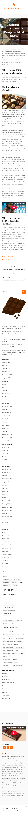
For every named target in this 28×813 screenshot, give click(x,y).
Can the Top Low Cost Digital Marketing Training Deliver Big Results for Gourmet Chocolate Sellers (14, 352)
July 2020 (5, 523)
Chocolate (5, 676)
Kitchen (4, 686)
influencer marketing (7, 644)
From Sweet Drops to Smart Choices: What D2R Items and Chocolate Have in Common (13, 339)
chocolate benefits (10, 594)
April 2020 (5, 532)
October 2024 (6, 393)
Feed (5, 753)
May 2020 (5, 529)
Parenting (5, 692)
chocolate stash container (8, 617)
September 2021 (7, 478)
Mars (17, 650)
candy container (6, 585)
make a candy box (19, 647)
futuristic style (21, 634)
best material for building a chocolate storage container (12, 575)
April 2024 (5, 400)
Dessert (22, 628)
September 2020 (7, 516)
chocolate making (9, 607)
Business (4, 673)
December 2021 (6, 469)
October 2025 (6, 371)
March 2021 (5, 497)
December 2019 (6, 545)
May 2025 (5, 381)
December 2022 (7, 434)
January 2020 (6, 541)
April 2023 (5, 422)
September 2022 (7, 444)
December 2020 (7, 507)
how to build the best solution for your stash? (12, 641)
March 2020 (5, 535)
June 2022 (5, 453)
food (11, 631)
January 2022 (6, 466)
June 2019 (5, 564)
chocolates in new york (18, 613)
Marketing (5, 689)
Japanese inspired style (8, 647)
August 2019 (5, 557)
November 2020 (7, 510)
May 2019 (5, 567)
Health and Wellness (8, 682)
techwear (17, 662)
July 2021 (5, 485)
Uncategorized (8, 256)
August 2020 (6, 519)
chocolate (9, 589)
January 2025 (6, 390)
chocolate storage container (9, 620)
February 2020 (6, 538)
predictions (14, 653)
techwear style (6, 665)
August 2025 (6, 378)
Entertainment (6, 679)
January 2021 (6, 504)
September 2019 (7, 554)
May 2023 (5, 419)
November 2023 (7, 406)
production (21, 653)
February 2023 (6, 428)
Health (10, 638)
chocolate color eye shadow (9, 598)
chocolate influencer (7, 603)
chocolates (7, 614)
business (20, 582)
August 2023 (6, 415)
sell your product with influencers (10, 659)
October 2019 (6, 551)
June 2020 (5, 526)
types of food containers (17, 665)
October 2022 (6, 441)
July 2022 (5, 450)
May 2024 (5, 397)
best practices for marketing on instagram (11, 579)
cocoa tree (12, 623)
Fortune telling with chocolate (9, 634)
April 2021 (5, 494)
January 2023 (6, 431)
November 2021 (6, 472)
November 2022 (7, 438)
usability (14, 259)
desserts (5, 631)
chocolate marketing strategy (9, 610)
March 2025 (5, 387)
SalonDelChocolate (14, 9)
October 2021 (6, 475)
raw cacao (6, 656)
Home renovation (19, 638)
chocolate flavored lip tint (8, 600)
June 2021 (5, 488)
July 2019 (5, 560)
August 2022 (6, 447)
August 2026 (6, 362)
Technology (5, 695)
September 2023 (7, 412)
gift (4, 638)
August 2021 (5, 482)
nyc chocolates (6, 653)
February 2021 (6, 501)
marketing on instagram (8, 650)
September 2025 (7, 375)
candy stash (15, 585)
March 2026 (5, 365)
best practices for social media (9, 582)
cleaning (19, 620)
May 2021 (5, 491)
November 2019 (6, 548)
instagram (16, 644)
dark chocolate (10, 627)
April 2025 (5, 384)
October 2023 (6, 409)
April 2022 (5, 460)
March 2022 (5, 463)
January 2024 (6, 403)
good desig (7, 259)
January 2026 (6, 368)
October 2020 (6, 513)
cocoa (5, 623)
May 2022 (5, 456)
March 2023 (5, 425)
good (18, 243)
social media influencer (8, 662)
